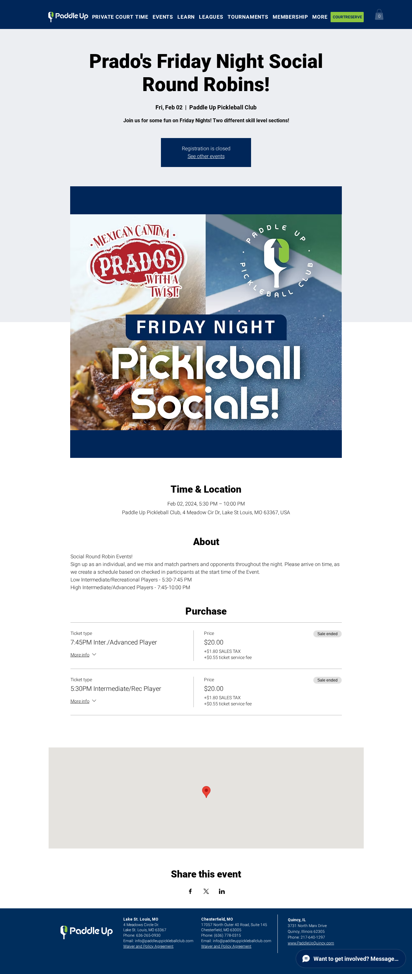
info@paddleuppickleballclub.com (164, 941)
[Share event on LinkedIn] (222, 891)
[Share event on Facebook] (190, 891)
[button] (379, 14)
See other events (206, 156)
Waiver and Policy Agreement (148, 946)
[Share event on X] (206, 891)
